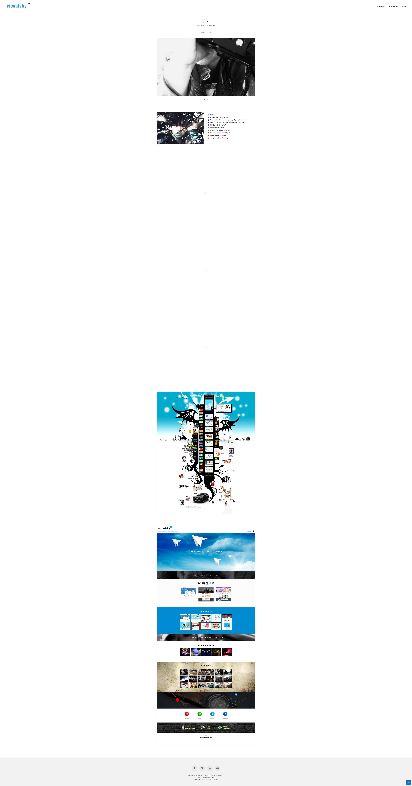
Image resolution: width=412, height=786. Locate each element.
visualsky (225, 133)
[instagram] (202, 768)
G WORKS (380, 6)
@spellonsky (222, 138)
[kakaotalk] (210, 768)
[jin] (194, 768)
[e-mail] (217, 768)
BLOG (404, 6)
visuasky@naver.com (208, 777)
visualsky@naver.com (223, 130)
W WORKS (393, 6)
